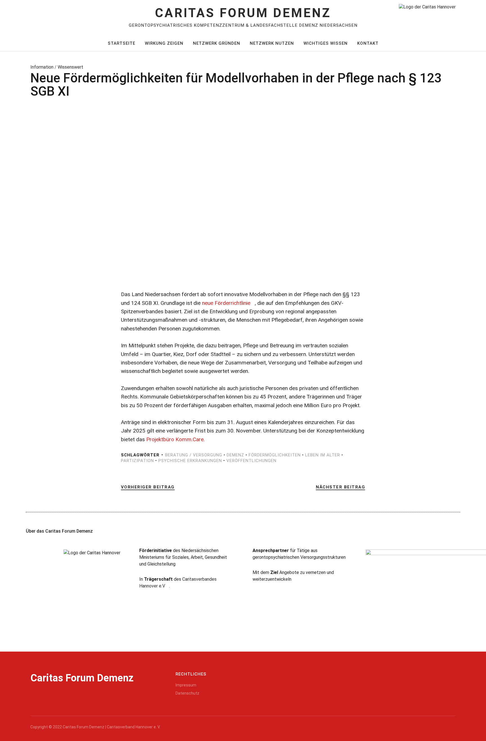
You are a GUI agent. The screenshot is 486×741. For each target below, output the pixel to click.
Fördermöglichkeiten (275, 455)
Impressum (186, 685)
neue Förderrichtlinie (226, 303)
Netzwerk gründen (216, 43)
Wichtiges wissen (325, 43)
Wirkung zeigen (164, 43)
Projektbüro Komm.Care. (175, 439)
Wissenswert (70, 67)
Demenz (235, 455)
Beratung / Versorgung (193, 455)
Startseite (121, 43)
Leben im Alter (322, 455)
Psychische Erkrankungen (190, 460)
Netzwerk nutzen (272, 43)
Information (41, 67)
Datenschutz (187, 693)
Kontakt (368, 43)
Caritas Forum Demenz (243, 13)
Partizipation (137, 460)
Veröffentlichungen (251, 460)
